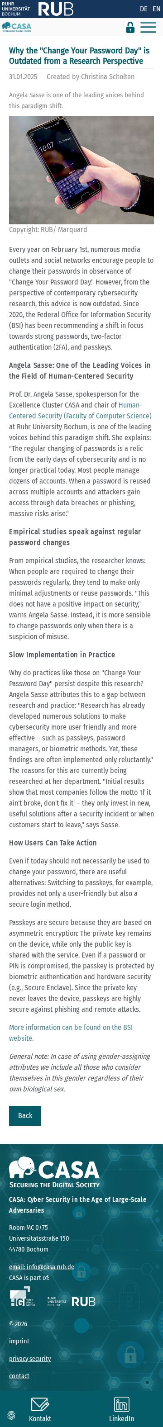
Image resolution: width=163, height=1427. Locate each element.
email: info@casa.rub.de (41, 1267)
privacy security (30, 1359)
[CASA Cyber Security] (16, 27)
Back (25, 1115)
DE (144, 9)
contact (19, 1376)
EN (157, 9)
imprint (19, 1341)
